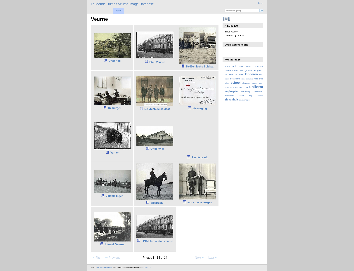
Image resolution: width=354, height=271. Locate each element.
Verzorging (200, 108)
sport (261, 83)
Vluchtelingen (114, 195)
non (232, 79)
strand (241, 87)
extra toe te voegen (200, 202)
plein (243, 79)
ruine (227, 83)
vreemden (258, 91)
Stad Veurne (157, 62)
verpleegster (231, 91)
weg (250, 96)
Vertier (114, 152)
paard (237, 79)
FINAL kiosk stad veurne (157, 241)
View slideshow (227, 18)
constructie (258, 66)
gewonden (250, 70)
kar (226, 74)
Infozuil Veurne (114, 244)
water (241, 96)
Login (260, 3)
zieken (260, 96)
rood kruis (258, 79)
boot (241, 66)
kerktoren (239, 74)
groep (260, 70)
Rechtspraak (200, 157)
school (236, 82)
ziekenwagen (245, 100)
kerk (231, 74)
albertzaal (157, 202)
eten (236, 70)
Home (118, 10)
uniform (256, 87)
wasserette (229, 96)
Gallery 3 (147, 267)
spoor (254, 83)
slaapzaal (246, 83)
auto (234, 66)
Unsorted (115, 60)
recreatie (249, 79)
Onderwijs (157, 148)
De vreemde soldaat (157, 108)
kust (261, 74)
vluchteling (245, 92)
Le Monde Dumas (104, 267)
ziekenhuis (232, 99)
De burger (114, 108)
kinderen (251, 74)
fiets (241, 70)
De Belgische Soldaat (200, 66)
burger (248, 66)
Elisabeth (229, 70)
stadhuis (228, 87)
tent (246, 87)
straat (235, 87)
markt (227, 79)
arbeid (227, 66)
